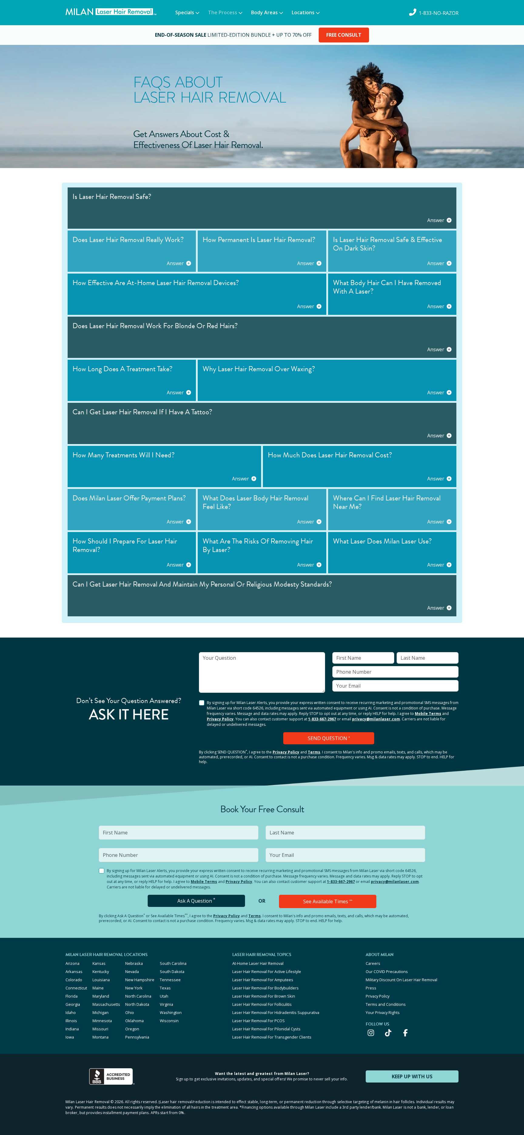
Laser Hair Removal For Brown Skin (263, 996)
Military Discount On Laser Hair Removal (401, 979)
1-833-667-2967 (322, 719)
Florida (72, 996)
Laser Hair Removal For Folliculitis (262, 1004)
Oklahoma (134, 1020)
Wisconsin (169, 1020)
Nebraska (134, 963)
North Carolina (138, 996)
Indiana (72, 1029)
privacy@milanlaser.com (376, 719)
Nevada (132, 971)
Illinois (71, 1020)
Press (371, 988)
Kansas (99, 963)
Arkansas (74, 971)
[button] (262, 208)
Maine (98, 988)
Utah (164, 996)
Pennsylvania (137, 1037)
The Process (222, 12)
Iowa (70, 1037)
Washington (171, 1012)
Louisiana (101, 979)
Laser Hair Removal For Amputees (262, 979)
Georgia (73, 1004)
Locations (303, 12)
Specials (184, 12)
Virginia (166, 1004)
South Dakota (172, 971)
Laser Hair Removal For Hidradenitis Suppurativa (275, 1012)
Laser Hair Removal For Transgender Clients (271, 1037)
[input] (262, 672)
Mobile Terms (428, 713)
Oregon (132, 1029)
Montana (100, 1037)
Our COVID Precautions (387, 971)
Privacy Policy (220, 719)
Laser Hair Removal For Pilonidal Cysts (266, 1029)
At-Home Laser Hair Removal (258, 963)
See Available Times (327, 901)
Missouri (100, 1029)
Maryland (100, 996)
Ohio (129, 1012)
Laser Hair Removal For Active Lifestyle (266, 971)
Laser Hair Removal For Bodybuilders (265, 988)
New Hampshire (139, 979)
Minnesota (102, 1020)
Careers (373, 963)
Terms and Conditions (386, 1004)
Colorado (74, 979)
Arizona (72, 963)
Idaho (71, 1012)
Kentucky (100, 971)
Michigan (100, 1012)
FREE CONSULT (343, 35)
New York (134, 988)
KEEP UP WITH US (412, 1076)
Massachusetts (106, 1004)
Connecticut (76, 988)
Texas (165, 988)
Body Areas (264, 12)
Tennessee (170, 979)
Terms (314, 752)
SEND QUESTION (329, 738)
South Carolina (173, 963)
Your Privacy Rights (383, 1012)
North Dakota (137, 1004)
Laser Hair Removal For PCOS (258, 1020)
